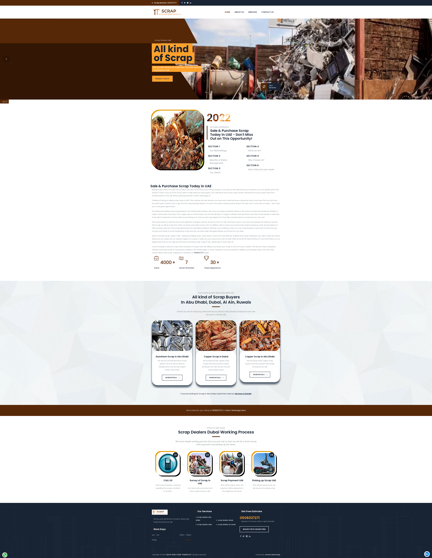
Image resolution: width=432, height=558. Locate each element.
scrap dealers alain (204, 524)
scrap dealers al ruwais (227, 524)
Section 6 (252, 165)
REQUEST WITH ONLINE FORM (254, 529)
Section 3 (214, 168)
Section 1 (214, 146)
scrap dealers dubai (225, 520)
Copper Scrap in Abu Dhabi (247, 356)
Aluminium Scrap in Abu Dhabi (159, 356)
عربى (3, 101)
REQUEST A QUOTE (162, 79)
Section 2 (214, 155)
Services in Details (243, 393)
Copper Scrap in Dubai (203, 356)
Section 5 (252, 155)
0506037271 (198, 253)
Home (227, 12)
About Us (239, 12)
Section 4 (252, 146)
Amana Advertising (272, 555)
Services (252, 12)
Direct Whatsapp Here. (235, 410)
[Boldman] (167, 12)
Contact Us (267, 12)
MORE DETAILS (158, 377)
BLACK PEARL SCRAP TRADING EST (179, 555)
